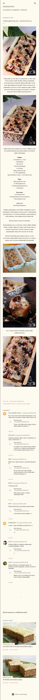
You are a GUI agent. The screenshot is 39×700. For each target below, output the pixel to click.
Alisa (9, 459)
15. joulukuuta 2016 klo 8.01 (23, 435)
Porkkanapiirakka (12, 679)
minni (10, 562)
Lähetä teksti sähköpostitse (17, 401)
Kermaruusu (8, 7)
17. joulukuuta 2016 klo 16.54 (19, 503)
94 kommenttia (14, 682)
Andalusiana (12, 522)
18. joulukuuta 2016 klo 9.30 (22, 421)
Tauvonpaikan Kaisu (14, 413)
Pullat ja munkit (21, 403)
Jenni (10, 541)
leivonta (14, 403)
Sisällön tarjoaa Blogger (21, 694)
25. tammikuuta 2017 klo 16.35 (22, 572)
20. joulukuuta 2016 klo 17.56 (22, 550)
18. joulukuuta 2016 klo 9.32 (22, 511)
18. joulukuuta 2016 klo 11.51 (19, 541)
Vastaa (10, 431)
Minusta (24, 10)
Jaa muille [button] (5, 401)
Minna (10, 483)
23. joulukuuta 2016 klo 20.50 (20, 562)
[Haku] (35, 3)
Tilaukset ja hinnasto (11, 10)
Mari (9, 504)
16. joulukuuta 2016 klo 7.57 (20, 483)
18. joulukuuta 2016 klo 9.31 (22, 444)
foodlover (9, 403)
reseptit (28, 403)
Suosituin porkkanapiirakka (18, 646)
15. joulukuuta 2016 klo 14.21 (19, 459)
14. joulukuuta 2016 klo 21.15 (28, 413)
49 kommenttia (14, 649)
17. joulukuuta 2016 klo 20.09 (24, 522)
